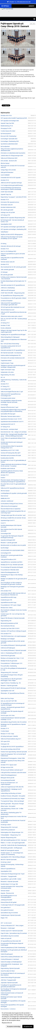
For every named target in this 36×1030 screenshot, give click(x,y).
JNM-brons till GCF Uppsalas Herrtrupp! (11, 182)
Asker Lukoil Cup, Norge (7, 698)
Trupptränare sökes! (6, 360)
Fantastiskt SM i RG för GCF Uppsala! (10, 177)
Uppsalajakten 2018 (6, 871)
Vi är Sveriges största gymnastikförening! (12, 185)
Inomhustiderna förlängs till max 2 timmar (12, 503)
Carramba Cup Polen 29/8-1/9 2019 (10, 628)
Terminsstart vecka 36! (7, 204)
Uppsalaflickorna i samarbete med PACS (11, 562)
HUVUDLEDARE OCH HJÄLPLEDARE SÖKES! (12, 550)
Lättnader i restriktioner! (7, 501)
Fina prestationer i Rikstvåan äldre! (10, 569)
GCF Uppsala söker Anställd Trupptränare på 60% (14, 118)
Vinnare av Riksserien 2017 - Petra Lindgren (12, 925)
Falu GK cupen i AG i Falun (8, 715)
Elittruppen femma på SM (7, 777)
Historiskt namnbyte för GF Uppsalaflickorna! (13, 285)
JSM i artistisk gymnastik (7, 269)
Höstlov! (3, 477)
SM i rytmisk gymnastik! (7, 210)
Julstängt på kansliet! (6, 899)
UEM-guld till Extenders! (7, 172)
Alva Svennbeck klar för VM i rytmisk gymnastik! (13, 267)
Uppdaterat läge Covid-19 (7, 520)
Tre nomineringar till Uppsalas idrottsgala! (12, 567)
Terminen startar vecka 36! (7, 261)
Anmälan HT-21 (5, 384)
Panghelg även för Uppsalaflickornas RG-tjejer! (13, 334)
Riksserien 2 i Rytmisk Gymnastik (9, 881)
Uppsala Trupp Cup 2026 (7, 123)
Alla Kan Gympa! (5, 163)
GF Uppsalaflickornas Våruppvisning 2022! (12, 295)
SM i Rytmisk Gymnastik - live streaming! (11, 352)
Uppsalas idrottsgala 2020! (8, 540)
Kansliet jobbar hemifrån (7, 458)
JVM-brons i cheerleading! (8, 287)
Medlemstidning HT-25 (7, 126)
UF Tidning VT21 (5, 386)
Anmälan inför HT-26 (6, 115)
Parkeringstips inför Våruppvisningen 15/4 (12, 832)
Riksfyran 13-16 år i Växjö (7, 733)
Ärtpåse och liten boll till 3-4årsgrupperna (12, 234)
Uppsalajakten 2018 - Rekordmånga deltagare (13, 857)
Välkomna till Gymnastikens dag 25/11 (11, 739)
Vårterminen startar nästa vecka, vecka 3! (11, 316)
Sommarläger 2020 (6, 533)
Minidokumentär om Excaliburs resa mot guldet (13, 545)
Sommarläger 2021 (6, 389)
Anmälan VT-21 (5, 475)
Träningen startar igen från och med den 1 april (13, 515)
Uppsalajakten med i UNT (7, 690)
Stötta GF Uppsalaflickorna (8, 868)
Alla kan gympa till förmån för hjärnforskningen (13, 688)
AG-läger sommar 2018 (7, 767)
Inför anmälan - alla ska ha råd (9, 160)
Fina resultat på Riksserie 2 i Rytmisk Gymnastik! (13, 650)
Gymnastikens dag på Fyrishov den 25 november (14, 722)
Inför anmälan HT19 (6, 633)
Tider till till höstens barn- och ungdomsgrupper (13, 636)
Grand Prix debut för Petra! (8, 971)
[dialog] (18, 1019)
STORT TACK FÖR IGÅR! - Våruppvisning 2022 (13, 293)
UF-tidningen (4, 272)
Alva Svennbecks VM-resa (8, 626)
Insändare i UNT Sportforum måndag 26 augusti (13, 631)
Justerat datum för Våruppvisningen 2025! (12, 155)
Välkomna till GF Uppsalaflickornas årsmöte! (12, 488)
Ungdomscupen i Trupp (7, 363)
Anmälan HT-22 (5, 264)
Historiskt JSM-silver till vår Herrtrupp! (11, 246)
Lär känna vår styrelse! (6, 300)
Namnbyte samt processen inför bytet (11, 455)
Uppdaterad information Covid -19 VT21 (11, 419)
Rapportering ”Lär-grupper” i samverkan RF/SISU (14, 197)
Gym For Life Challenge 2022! (8, 251)
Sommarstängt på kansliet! (8, 780)
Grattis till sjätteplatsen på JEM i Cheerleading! (13, 947)
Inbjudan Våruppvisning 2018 (8, 837)
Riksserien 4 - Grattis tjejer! (8, 928)
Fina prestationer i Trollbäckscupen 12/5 (11, 663)
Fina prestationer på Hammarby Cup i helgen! (13, 798)
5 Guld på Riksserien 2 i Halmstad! (10, 959)
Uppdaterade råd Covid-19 (8, 424)
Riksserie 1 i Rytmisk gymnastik (9, 685)
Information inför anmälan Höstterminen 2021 (13, 358)
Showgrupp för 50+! (6, 128)
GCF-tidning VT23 (5, 215)
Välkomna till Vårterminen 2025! (9, 158)
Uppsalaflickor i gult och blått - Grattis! (11, 879)
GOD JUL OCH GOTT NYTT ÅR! (9, 701)
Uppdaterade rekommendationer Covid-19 (12, 421)
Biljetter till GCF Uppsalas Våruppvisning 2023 (13, 217)
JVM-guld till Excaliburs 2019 (8, 559)
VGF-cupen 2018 (5, 741)
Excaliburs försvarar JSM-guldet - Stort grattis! (13, 796)
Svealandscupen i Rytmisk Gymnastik (11, 915)
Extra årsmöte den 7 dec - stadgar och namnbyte (13, 432)
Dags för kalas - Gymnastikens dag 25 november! (14, 933)
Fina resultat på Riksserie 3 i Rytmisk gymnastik (13, 645)
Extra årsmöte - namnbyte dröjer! (9, 429)
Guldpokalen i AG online (7, 372)
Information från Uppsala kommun (10, 202)
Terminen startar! (5, 890)
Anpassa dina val (7, 1022)
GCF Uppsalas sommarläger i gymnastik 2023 (13, 226)
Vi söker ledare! (5, 731)
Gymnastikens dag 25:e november (10, 936)
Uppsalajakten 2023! (6, 224)
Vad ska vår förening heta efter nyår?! (10, 453)
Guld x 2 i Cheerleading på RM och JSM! (11, 653)
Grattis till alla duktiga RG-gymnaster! (10, 977)
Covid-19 (3, 523)
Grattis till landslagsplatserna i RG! (10, 572)
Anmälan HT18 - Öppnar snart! (9, 764)
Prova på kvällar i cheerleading (9, 666)
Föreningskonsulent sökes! (8, 398)
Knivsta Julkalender (6, 328)
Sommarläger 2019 (6, 553)
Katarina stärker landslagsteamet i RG (11, 355)
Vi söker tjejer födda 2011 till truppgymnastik (13, 905)
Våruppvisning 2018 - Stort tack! (9, 827)
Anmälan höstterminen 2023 (8, 207)
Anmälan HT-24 (5, 180)
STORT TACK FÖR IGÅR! (7, 192)
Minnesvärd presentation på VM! (9, 623)
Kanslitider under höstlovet (8, 468)
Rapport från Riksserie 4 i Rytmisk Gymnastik (13, 618)
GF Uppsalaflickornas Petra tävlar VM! (11, 941)
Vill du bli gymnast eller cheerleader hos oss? (13, 307)
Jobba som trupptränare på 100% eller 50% (12, 786)
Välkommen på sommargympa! (9, 506)
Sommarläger (4, 404)
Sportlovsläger (5, 547)
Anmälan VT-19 (5, 728)
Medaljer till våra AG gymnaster (9, 660)
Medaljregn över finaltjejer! (8, 638)
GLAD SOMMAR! (5, 175)
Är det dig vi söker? (6, 824)
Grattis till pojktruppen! (7, 954)
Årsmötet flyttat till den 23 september (10, 508)
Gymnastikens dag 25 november (9, 912)
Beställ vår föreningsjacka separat (10, 850)
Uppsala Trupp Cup (6, 194)
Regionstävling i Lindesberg (8, 1009)
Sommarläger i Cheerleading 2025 (10, 141)
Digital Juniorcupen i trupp (8, 369)
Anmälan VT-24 (5, 199)
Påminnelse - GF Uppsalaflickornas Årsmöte (12, 693)
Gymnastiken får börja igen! (8, 414)
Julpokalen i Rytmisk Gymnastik (9, 982)
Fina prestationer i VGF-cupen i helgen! (11, 605)
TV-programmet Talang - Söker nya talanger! (12, 801)
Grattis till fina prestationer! (8, 829)
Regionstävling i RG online (8, 374)
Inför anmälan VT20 (6, 590)
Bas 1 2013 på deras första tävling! (10, 343)
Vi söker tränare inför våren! (8, 131)
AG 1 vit (3, 377)
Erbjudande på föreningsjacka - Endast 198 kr (13, 758)
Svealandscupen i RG (6, 600)
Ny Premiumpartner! (6, 133)
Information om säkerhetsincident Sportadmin (13, 153)
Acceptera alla (28, 1026)
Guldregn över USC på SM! (8, 212)
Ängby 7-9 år (4, 918)
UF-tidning (3, 243)
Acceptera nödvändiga (13, 1026)
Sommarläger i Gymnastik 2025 (9, 138)
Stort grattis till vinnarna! (7, 910)
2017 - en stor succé (6, 923)
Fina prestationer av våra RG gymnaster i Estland (13, 298)
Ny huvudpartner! (5, 146)
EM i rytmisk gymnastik (7, 274)
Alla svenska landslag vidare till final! (10, 749)
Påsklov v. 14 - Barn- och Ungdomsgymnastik (13, 842)
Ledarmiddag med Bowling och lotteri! (11, 793)
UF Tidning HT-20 (5, 426)
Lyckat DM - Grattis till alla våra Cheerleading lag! (13, 845)
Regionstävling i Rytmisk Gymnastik (10, 968)
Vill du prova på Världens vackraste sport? (12, 770)
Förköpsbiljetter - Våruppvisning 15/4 (10, 835)
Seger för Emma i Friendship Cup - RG (11, 683)
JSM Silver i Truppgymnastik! (8, 980)
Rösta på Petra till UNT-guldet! (9, 902)
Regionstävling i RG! (6, 620)
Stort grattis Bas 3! (6, 907)
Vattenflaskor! (4, 232)
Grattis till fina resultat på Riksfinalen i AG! (12, 956)
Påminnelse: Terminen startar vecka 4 (10, 416)
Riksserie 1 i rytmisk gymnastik (9, 542)
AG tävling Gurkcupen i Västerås (9, 736)
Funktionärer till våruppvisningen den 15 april (12, 873)
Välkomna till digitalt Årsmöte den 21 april (12, 391)
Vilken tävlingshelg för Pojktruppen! (10, 337)
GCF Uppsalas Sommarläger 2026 (10, 120)
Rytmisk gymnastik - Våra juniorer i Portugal (12, 803)
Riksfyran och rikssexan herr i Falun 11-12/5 (12, 658)
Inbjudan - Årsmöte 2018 (7, 893)
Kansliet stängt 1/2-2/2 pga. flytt (9, 884)
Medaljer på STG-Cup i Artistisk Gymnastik (12, 564)
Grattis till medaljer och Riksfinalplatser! (11, 962)
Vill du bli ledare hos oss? (7, 309)
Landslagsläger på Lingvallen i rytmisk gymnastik (14, 493)
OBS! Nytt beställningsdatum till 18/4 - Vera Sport (14, 840)
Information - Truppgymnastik (9, 876)
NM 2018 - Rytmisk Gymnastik (9, 859)
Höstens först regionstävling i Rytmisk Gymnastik (14, 751)
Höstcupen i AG (5, 744)
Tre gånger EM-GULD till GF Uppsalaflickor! (12, 746)
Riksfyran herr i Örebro (7, 607)
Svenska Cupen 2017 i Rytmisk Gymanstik (12, 930)
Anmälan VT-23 (5, 248)
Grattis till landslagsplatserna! (9, 775)
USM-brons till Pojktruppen (8, 648)
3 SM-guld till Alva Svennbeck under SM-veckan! (13, 772)
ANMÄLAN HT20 (5, 498)
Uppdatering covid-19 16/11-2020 (10, 450)
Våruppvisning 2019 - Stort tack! (9, 672)
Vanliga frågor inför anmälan (8, 170)
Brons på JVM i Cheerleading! (8, 136)
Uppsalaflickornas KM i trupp (8, 597)
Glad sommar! (4, 496)
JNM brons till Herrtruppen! (8, 290)
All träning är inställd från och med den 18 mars (13, 518)
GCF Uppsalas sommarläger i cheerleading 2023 (13, 229)
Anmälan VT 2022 (5, 325)
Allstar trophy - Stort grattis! (8, 806)
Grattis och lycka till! (6, 938)
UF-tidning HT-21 (5, 323)
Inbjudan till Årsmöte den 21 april (9, 407)
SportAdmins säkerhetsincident (9, 144)
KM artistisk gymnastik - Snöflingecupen (11, 848)
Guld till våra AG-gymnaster (8, 655)
